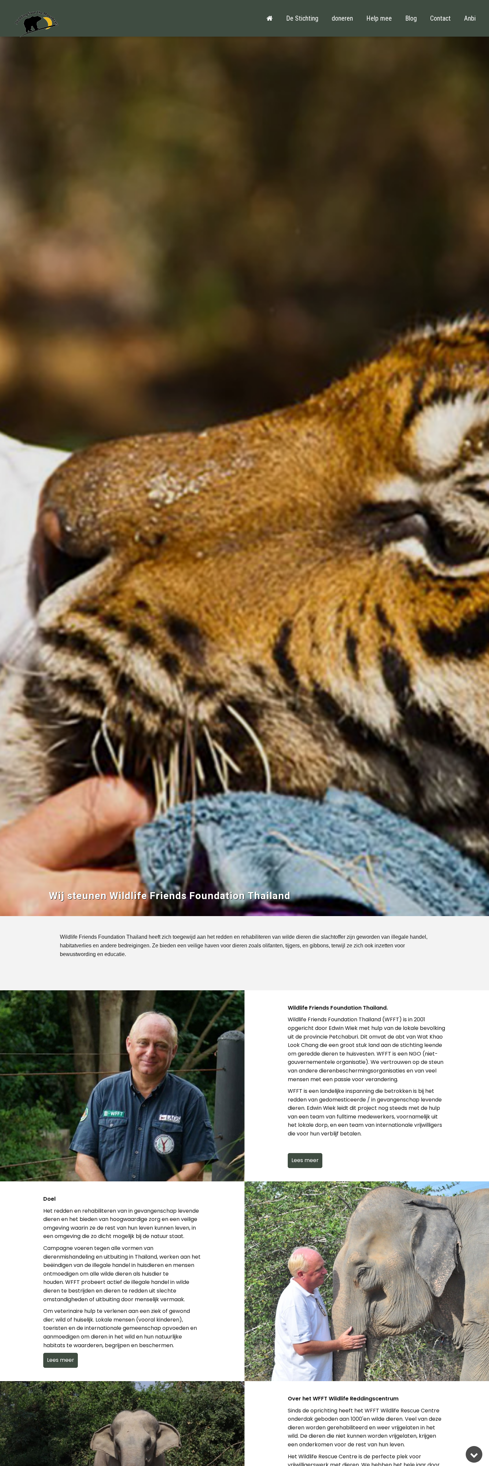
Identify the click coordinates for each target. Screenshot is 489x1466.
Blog (411, 18)
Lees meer (305, 1160)
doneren (342, 18)
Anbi (470, 18)
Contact (440, 18)
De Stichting (302, 18)
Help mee (379, 18)
